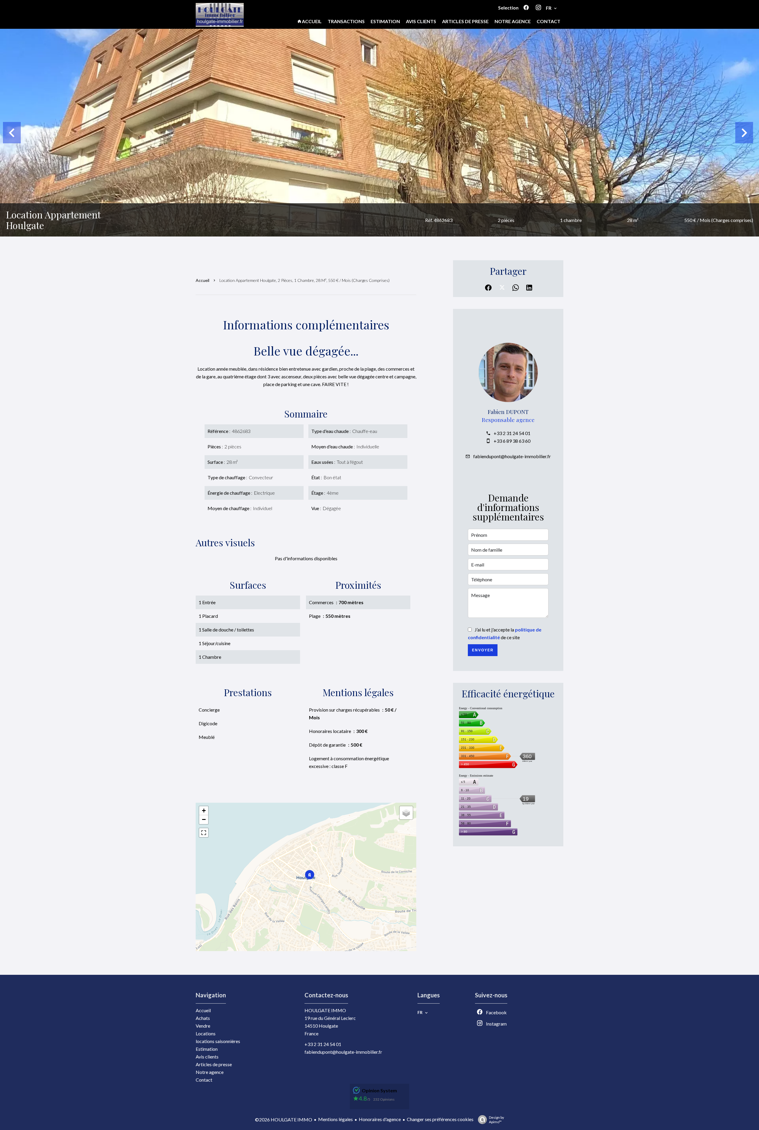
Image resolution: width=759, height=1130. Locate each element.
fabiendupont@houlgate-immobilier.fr (512, 456)
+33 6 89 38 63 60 (512, 441)
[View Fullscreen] (203, 832)
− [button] (204, 819)
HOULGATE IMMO (325, 1010)
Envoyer (483, 650)
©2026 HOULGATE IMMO (283, 1119)
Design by (496, 1119)
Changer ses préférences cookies (440, 1119)
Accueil (202, 280)
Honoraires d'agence (380, 1119)
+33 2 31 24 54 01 (512, 433)
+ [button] (204, 810)
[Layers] (406, 812)
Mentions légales (335, 1119)
